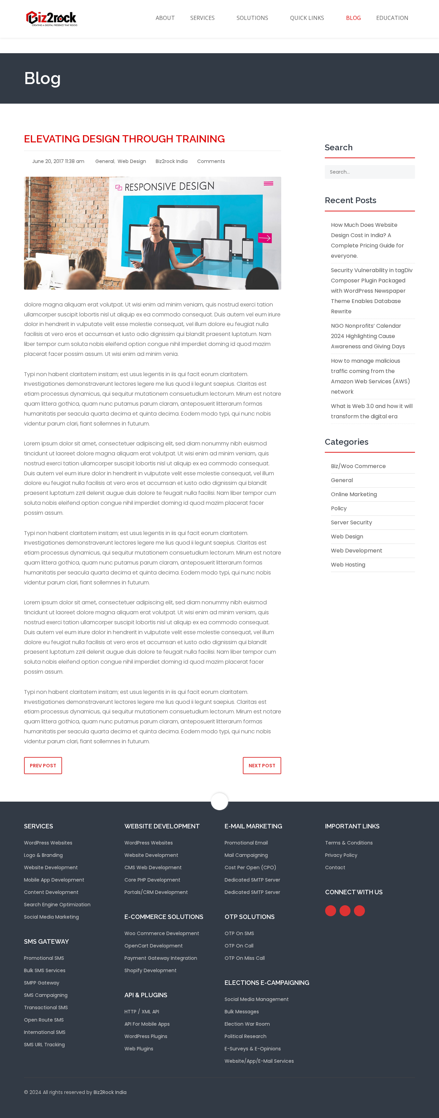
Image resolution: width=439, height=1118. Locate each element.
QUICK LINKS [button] (307, 18)
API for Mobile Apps (147, 1024)
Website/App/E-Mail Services (259, 1061)
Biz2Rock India (110, 1092)
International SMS (45, 1032)
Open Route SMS (44, 1019)
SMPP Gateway (41, 982)
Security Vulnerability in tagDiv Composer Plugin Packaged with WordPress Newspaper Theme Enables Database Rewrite (372, 290)
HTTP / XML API (141, 1011)
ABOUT (165, 18)
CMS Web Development (153, 867)
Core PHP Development (152, 879)
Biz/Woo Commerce (358, 466)
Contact (335, 867)
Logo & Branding (43, 855)
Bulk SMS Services (45, 970)
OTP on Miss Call (245, 958)
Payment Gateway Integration (160, 958)
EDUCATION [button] (392, 18)
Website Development (51, 867)
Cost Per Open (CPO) (250, 867)
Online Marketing (354, 494)
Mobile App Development (54, 879)
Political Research (245, 1036)
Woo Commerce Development (161, 933)
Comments (210, 161)
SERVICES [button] (202, 18)
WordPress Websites (48, 842)
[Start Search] (407, 172)
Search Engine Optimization (57, 904)
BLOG (353, 18)
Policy (339, 508)
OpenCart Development (153, 945)
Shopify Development (150, 970)
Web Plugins (138, 1048)
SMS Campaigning (46, 995)
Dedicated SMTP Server (252, 879)
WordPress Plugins (145, 1036)
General (104, 161)
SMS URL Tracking (44, 1044)
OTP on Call (239, 945)
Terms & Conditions (349, 842)
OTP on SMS (239, 933)
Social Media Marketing (51, 916)
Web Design (132, 161)
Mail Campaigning (246, 855)
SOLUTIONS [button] (252, 18)
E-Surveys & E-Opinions (253, 1048)
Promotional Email (246, 842)
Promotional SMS (44, 958)
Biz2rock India (171, 161)
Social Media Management (257, 999)
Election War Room (247, 1024)
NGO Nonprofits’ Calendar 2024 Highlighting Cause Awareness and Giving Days (368, 336)
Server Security (351, 522)
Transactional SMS (46, 1007)
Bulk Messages (242, 1011)
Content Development (51, 892)
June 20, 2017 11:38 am (57, 161)
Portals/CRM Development (156, 892)
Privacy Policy (341, 855)
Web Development (356, 551)
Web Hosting (348, 565)
